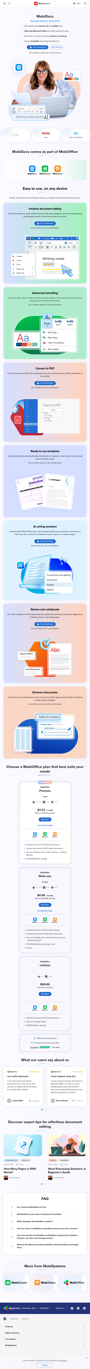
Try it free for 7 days (45, 911)
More (34, 1308)
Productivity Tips (11, 1160)
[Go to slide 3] (48, 1109)
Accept (45, 1365)
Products (9, 1326)
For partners (10, 1339)
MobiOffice (64, 1160)
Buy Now (45, 905)
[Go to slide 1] (42, 1109)
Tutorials (53, 1160)
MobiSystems (11, 1345)
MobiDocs (25, 1160)
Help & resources (12, 1333)
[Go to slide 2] (45, 1109)
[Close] (86, 1358)
